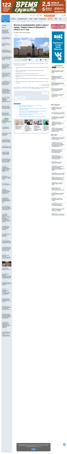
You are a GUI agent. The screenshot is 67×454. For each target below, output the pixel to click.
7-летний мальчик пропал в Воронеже (5, 128)
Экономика (6, 239)
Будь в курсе (6, 213)
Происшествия (42, 18)
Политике (38, 445)
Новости (13, 18)
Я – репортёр (6, 118)
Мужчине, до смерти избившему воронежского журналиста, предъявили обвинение (6, 99)
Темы (55, 18)
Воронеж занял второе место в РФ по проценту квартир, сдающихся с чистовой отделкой (6, 160)
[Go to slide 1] (57, 29)
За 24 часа (54, 67)
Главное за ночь (34, 21)
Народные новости (22, 18)
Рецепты (5, 80)
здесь (17, 68)
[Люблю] (23, 93)
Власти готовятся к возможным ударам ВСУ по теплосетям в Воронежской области (6, 308)
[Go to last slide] (14, 126)
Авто (5, 175)
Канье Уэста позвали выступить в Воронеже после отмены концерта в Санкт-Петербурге (6, 208)
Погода (35, 18)
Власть (5, 188)
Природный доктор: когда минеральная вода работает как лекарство (6, 51)
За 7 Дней (58, 67)
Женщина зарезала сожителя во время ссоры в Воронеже (5, 153)
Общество (13, 21)
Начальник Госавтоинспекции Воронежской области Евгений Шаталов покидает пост (6, 191)
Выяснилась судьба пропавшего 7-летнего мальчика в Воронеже (6, 107)
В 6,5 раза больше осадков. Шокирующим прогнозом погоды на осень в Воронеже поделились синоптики (6, 91)
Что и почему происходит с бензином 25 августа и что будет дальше (6, 177)
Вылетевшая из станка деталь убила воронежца (6, 235)
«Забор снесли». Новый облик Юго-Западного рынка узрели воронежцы (6, 121)
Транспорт (5, 182)
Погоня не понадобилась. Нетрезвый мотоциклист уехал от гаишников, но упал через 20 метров (6, 292)
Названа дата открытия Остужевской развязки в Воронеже (6, 283)
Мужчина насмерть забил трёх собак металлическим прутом (6, 114)
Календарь (6, 225)
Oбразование (23, 21)
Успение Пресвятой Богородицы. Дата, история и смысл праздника (5, 228)
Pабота (28, 21)
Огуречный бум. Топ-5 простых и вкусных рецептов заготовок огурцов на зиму (6, 83)
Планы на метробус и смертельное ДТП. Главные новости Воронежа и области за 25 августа (6, 66)
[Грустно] (29, 93)
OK (33, 449)
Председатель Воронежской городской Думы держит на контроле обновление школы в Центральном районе (47, 128)
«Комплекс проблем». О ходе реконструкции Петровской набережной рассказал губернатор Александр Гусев (6, 316)
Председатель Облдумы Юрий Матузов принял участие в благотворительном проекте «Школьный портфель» (38, 128)
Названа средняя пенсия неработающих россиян (6, 147)
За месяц (62, 67)
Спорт (5, 254)
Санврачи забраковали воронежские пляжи (6, 38)
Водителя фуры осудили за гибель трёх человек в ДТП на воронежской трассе (6, 58)
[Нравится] (16, 93)
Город (30, 18)
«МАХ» (29, 87)
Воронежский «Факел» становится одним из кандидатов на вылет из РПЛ (6, 300)
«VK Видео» (42, 88)
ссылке (24, 71)
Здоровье (40, 21)
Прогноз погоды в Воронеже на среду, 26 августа (6, 44)
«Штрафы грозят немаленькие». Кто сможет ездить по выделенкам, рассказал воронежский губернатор (6, 325)
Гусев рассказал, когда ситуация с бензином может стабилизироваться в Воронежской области (6, 334)
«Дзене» (29, 88)
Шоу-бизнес (6, 205)
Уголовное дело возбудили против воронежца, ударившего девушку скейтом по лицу (6, 200)
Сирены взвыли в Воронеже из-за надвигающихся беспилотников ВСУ (5, 31)
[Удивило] (26, 93)
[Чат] (64, 444)
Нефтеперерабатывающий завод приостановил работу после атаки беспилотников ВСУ (6, 249)
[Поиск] (64, 19)
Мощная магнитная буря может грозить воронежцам (6, 134)
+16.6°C (33, 15)
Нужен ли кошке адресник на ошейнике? (6, 269)
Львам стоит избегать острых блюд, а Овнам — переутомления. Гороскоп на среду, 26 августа (6, 75)
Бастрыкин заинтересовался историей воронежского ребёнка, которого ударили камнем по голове (6, 169)
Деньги (5, 145)
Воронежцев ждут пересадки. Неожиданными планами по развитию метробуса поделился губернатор (6, 276)
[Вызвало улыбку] (19, 93)
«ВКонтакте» (25, 88)
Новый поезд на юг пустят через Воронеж (6, 184)
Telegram (20, 88)
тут (39, 73)
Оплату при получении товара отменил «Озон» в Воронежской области (6, 242)
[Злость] (33, 93)
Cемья (18, 21)
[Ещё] (60, 19)
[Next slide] (49, 126)
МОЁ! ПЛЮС (50, 18)
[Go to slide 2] (58, 29)
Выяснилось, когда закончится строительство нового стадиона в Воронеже (6, 256)
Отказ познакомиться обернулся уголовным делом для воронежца (6, 141)
